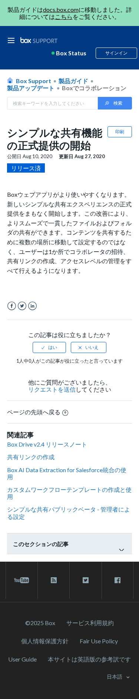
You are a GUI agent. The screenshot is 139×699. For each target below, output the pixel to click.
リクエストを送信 (52, 389)
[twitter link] (85, 580)
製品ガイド (73, 80)
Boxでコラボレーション (94, 87)
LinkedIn (32, 306)
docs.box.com (61, 9)
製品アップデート (30, 87)
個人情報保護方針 (45, 640)
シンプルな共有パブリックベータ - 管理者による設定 (68, 513)
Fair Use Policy (99, 640)
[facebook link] (117, 580)
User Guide (22, 659)
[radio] (49, 347)
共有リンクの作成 (30, 456)
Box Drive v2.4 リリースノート (47, 444)
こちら (64, 16)
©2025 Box (40, 622)
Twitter (22, 306)
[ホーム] (38, 40)
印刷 (119, 131)
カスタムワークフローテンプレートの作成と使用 (69, 493)
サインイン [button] (116, 53)
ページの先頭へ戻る (33, 411)
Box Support (33, 80)
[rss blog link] (53, 580)
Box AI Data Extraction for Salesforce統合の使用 (66, 473)
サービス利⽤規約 (90, 622)
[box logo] (38, 40)
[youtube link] (21, 580)
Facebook (11, 306)
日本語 (115, 676)
